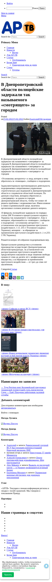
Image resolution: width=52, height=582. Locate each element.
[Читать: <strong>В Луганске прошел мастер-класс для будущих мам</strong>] (13, 327)
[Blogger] (6, 277)
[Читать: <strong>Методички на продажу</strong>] (15, 372)
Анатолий (34, 119)
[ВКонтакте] (2, 274)
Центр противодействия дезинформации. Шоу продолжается (25, 460)
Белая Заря (12, 62)
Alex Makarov (13, 465)
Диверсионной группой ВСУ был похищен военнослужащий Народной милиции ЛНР (27, 447)
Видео (15, 52)
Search (4, 74)
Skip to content (7, 13)
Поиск (35, 8)
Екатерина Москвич (16, 472)
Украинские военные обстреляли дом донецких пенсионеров (26, 475)
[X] (2, 277)
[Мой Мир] (10, 274)
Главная (10, 47)
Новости (11, 50)
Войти (10, 3)
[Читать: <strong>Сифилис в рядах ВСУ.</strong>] (7, 306)
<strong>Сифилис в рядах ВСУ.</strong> (20, 309)
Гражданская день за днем (24, 65)
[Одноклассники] (6, 274)
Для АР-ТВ (12, 55)
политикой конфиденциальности (18, 569)
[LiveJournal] (10, 277)
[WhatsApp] (18, 277)
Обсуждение (45, 119)
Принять (8, 575)
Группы (16, 70)
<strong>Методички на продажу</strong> (20, 374)
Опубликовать (19, 60)
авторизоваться (8, 408)
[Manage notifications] (46, 566)
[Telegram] (22, 277)
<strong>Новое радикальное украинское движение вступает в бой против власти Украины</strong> (25, 354)
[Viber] (14, 277)
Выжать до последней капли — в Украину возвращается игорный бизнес (28, 467)
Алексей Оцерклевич (17, 457)
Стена (9, 67)
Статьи (10, 57)
